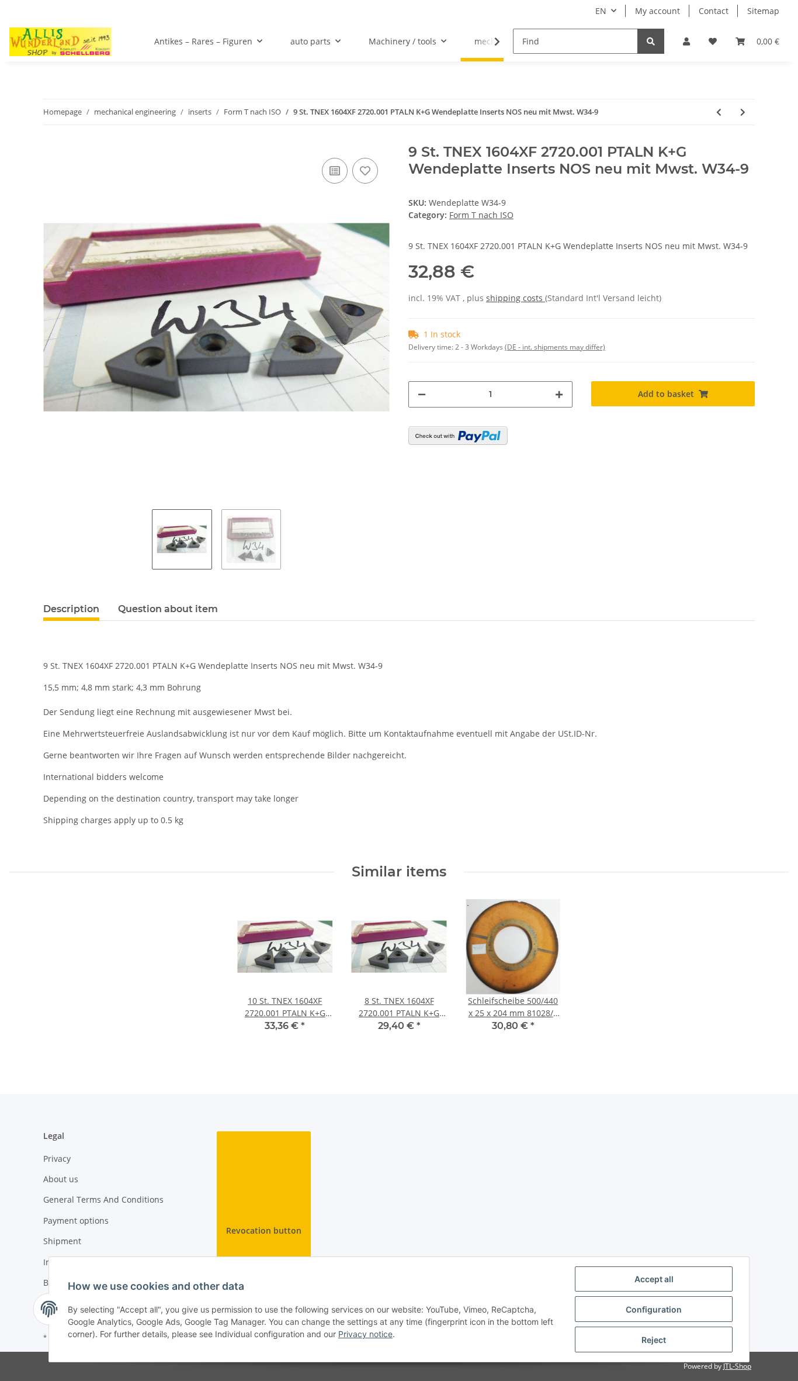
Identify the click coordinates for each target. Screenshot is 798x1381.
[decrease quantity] (422, 394)
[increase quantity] (559, 394)
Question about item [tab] (168, 608)
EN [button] (600, 10)
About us (60, 1179)
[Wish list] (712, 41)
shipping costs (515, 297)
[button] (686, 41)
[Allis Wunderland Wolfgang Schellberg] (60, 41)
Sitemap (763, 10)
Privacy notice (365, 1334)
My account (657, 10)
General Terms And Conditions (103, 1199)
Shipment (62, 1241)
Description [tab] (71, 608)
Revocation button (263, 1230)
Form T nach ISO (481, 214)
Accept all (654, 1279)
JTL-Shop (737, 1366)
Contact (713, 10)
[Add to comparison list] (335, 171)
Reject (653, 1340)
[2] (458, 435)
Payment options (76, 1220)
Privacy (57, 1158)
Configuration (654, 1309)
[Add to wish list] (365, 171)
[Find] (650, 41)
